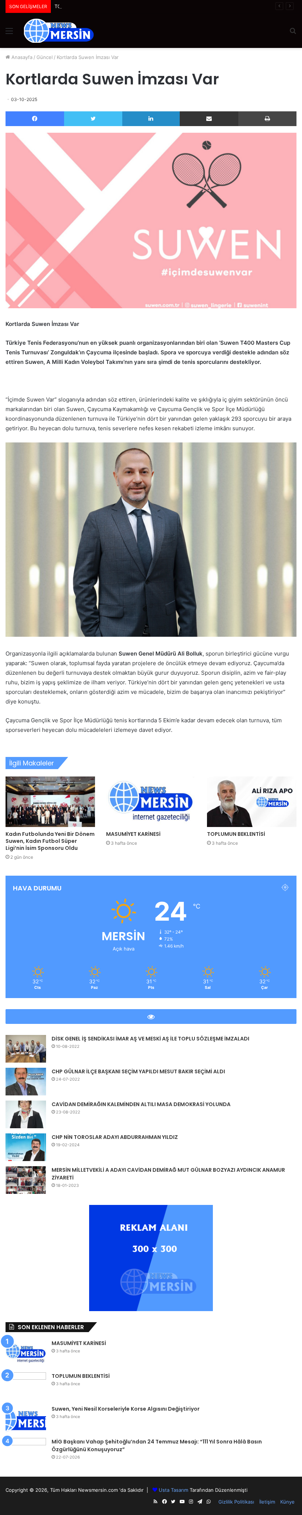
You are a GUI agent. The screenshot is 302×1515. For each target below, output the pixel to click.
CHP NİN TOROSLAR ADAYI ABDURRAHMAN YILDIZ (115, 1137)
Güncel (44, 57)
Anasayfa (21, 57)
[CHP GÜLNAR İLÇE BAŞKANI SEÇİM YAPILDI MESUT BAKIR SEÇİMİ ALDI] (26, 1081)
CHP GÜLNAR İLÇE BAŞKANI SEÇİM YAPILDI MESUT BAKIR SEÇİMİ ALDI (138, 1071)
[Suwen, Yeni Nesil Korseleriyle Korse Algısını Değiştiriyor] (26, 1419)
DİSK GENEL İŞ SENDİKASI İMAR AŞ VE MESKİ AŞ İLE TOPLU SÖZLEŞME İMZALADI (150, 1038)
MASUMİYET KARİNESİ (133, 834)
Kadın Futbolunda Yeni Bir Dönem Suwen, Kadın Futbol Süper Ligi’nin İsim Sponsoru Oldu (50, 841)
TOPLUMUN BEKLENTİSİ (82, 6)
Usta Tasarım (173, 1490)
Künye (287, 1502)
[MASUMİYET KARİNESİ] (151, 801)
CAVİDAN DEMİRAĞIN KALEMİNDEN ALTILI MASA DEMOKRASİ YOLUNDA (141, 1104)
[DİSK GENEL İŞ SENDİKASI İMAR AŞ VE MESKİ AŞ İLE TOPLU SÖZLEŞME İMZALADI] (26, 1049)
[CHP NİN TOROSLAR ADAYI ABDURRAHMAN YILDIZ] (26, 1147)
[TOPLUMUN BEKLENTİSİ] (251, 801)
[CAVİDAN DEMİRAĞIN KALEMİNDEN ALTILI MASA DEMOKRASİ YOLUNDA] (26, 1114)
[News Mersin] (59, 30)
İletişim (267, 1502)
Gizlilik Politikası (236, 1502)
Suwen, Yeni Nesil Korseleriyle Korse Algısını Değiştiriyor (126, 1409)
